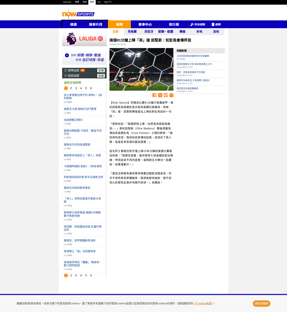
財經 (85, 2)
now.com (67, 2)
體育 (92, 2)
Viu (99, 2)
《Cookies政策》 (203, 303)
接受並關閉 (261, 303)
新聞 (77, 2)
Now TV (107, 2)
